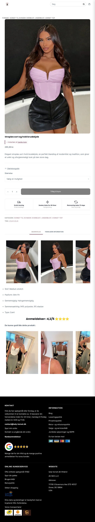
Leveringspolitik (55, 417)
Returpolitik (9, 483)
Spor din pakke (11, 475)
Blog (50, 413)
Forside (5, 18)
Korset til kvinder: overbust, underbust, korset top (32, 18)
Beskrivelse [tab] (36, 232)
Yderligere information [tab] (54, 232)
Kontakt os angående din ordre (17, 432)
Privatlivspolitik (55, 421)
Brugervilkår (10, 479)
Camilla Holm (22, 142)
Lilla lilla (13, 221)
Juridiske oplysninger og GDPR (61, 432)
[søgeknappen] (83, 4)
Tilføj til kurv (55, 191)
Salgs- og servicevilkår (58, 428)
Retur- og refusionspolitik (59, 424)
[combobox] (66, 4)
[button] (12, 168)
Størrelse (9, 173)
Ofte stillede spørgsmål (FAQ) (17, 472)
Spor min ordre (11, 428)
